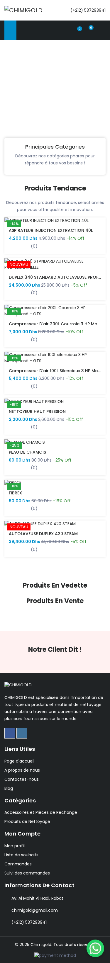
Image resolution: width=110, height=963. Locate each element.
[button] (5, 98)
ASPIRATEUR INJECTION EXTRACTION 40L (51, 230)
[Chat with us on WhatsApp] (95, 948)
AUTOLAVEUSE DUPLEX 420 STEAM (43, 534)
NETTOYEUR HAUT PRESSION (37, 411)
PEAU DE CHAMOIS (27, 452)
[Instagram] (21, 733)
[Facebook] (9, 733)
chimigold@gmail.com (34, 910)
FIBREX (15, 493)
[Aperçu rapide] (12, 268)
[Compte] (67, 29)
